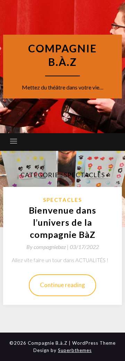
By (48, 246)
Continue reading (62, 285)
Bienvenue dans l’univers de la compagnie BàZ (62, 222)
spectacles (62, 200)
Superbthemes (75, 350)
